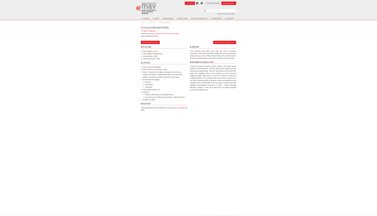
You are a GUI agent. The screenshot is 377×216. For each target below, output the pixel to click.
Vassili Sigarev (149, 31)
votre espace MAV (229, 3)
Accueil (143, 22)
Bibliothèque (152, 22)
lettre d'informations (212, 3)
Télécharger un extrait (151, 42)
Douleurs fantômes (164, 22)
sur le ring (190, 3)
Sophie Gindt (174, 33)
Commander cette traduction (225, 42)
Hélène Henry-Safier (162, 33)
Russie (155, 51)
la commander (179, 108)
